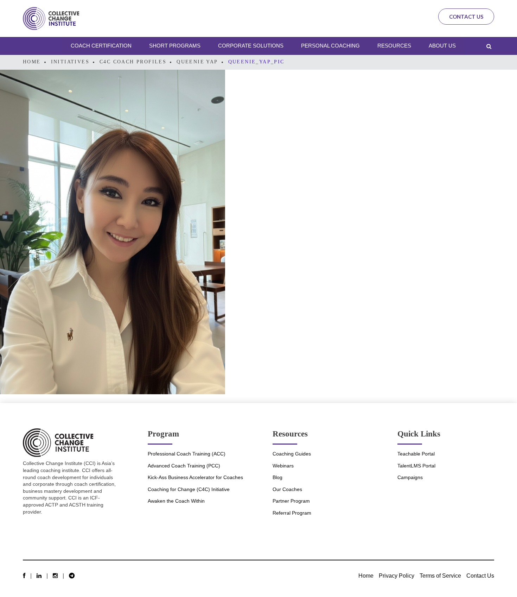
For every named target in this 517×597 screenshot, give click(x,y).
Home (32, 61)
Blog (277, 477)
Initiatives (70, 61)
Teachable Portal (416, 454)
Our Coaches (287, 489)
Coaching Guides (292, 454)
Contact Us (466, 16)
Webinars (283, 466)
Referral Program (292, 513)
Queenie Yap (197, 61)
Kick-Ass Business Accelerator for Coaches (195, 477)
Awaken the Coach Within (176, 501)
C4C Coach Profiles (133, 61)
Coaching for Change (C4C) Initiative (189, 489)
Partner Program (291, 501)
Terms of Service (440, 575)
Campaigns (410, 477)
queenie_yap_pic (256, 61)
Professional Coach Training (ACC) (186, 454)
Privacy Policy (396, 575)
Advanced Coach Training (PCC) (184, 466)
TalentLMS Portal (416, 466)
